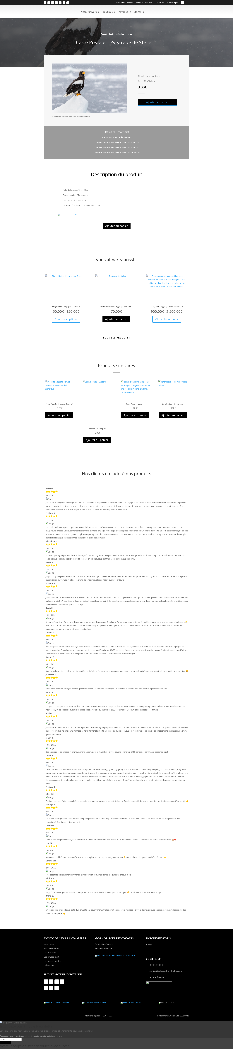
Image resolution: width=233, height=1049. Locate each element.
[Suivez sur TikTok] (52, 2)
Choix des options (66, 319)
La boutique (49, 965)
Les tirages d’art (51, 956)
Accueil (104, 34)
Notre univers (89, 11)
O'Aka (186, 1015)
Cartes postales (125, 34)
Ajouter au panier (157, 102)
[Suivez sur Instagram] (45, 2)
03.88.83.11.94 (156, 965)
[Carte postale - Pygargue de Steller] (74, 213)
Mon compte (172, 3)
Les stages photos (52, 961)
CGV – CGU (107, 1016)
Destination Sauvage (124, 3)
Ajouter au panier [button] (116, 319)
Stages (137, 11)
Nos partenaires (51, 948)
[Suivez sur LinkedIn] (60, 2)
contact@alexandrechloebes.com (166, 971)
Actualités (159, 3)
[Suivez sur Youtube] (56, 2)
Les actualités (50, 952)
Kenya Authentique (144, 3)
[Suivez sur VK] (67, 2)
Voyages (123, 11)
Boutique (107, 11)
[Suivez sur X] (64, 2)
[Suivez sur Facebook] (48, 2)
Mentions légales (92, 1016)
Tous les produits (116, 337)
